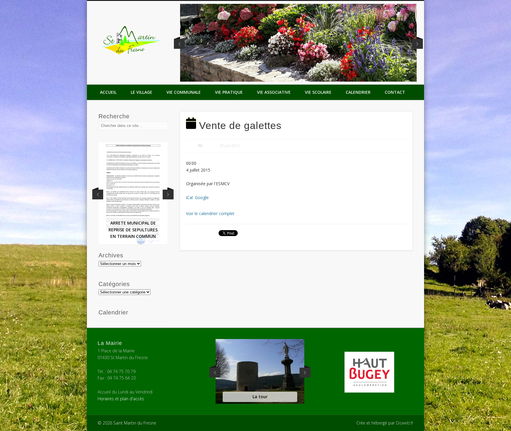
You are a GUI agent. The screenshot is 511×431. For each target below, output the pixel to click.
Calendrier (358, 92)
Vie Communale (183, 92)
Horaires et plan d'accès (121, 398)
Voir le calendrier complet (210, 213)
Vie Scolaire (318, 92)
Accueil (108, 92)
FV (200, 145)
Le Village (141, 92)
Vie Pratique (229, 92)
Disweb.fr (404, 423)
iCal (189, 197)
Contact (395, 92)
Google (202, 197)
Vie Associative (274, 92)
